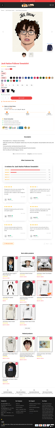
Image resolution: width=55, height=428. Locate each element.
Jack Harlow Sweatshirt (21, 10)
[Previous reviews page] (44, 244)
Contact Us (31, 409)
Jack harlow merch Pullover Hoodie (44, 297)
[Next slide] (51, 31)
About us (18, 403)
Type (2, 71)
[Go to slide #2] (31, 54)
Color (2, 75)
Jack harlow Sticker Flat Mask (26, 273)
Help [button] (52, 426)
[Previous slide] (3, 31)
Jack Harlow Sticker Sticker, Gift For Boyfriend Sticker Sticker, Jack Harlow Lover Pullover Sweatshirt (27, 355)
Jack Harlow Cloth (9, 10)
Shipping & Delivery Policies (34, 403)
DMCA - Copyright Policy (21, 409)
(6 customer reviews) (11, 66)
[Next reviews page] (51, 244)
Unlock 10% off (3, 422)
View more (27, 328)
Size (2, 83)
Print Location (4, 87)
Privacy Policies (19, 407)
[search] (50, 5)
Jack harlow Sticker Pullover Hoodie (27, 321)
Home (2, 10)
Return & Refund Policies (34, 407)
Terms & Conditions (20, 405)
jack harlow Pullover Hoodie (9, 321)
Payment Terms (32, 405)
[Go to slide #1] (24, 54)
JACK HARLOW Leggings (8, 297)
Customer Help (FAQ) (33, 411)
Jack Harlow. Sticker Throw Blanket (44, 273)
